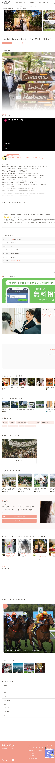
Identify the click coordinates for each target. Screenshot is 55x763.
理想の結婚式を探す (21, 2)
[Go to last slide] (4, 627)
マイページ (49, 745)
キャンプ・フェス (15, 260)
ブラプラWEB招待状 (41, 2)
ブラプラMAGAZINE (32, 758)
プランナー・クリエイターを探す (35, 750)
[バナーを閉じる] (45, 748)
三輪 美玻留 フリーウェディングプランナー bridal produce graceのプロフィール (33, 6)
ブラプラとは (31, 753)
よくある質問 (31, 2)
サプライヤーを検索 (10, 6)
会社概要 (49, 748)
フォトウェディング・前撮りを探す (36, 748)
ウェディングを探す (32, 745)
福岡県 (12, 239)
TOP (3, 6)
